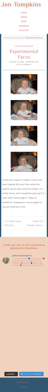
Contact (24, 30)
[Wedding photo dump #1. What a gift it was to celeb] (24, 358)
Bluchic (24, 387)
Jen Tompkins (23, 382)
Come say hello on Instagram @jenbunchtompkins (24, 247)
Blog (24, 21)
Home (24, 12)
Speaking (24, 26)
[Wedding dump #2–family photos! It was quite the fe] (24, 332)
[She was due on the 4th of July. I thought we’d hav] (24, 282)
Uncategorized (17, 37)
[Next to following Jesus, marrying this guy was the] (24, 307)
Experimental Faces (24, 54)
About (24, 17)
